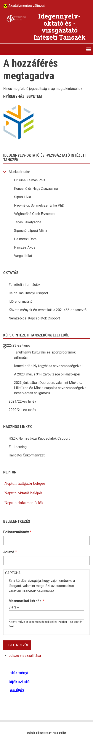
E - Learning (18, 447)
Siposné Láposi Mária (30, 231)
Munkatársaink (19, 172)
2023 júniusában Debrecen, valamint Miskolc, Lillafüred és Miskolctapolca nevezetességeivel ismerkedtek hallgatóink (50, 388)
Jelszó (8, 552)
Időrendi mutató (20, 301)
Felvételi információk (24, 285)
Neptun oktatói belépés (23, 493)
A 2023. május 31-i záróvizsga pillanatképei (47, 374)
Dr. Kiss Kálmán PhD (29, 180)
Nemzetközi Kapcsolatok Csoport (34, 318)
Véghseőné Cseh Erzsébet (34, 214)
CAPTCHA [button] (13, 573)
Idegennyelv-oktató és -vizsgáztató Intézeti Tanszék (60, 26)
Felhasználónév (16, 532)
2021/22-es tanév (22, 401)
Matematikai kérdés (25, 601)
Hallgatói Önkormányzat (27, 455)
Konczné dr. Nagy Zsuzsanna (36, 189)
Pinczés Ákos (24, 247)
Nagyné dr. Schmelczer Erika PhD (39, 205)
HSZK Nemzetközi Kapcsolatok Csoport (39, 438)
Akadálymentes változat (26, 6)
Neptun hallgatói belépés (24, 483)
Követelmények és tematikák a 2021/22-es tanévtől (48, 310)
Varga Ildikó (23, 256)
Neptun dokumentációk (23, 502)
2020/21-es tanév (22, 410)
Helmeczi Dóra (25, 239)
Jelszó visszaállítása (24, 656)
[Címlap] (16, 18)
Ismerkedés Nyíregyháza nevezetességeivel (48, 366)
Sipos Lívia (22, 197)
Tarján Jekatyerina (27, 222)
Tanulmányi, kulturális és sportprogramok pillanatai (45, 355)
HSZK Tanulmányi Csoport (28, 293)
